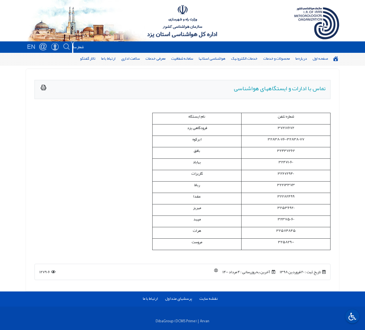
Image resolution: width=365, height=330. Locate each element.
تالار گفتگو (88, 58)
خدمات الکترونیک (244, 58)
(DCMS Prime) (185, 321)
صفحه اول (320, 58)
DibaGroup (165, 321)
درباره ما (301, 58)
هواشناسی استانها (212, 58)
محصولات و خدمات (276, 58)
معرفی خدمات (155, 58)
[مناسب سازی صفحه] (351, 316)
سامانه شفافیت (182, 58)
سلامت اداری (130, 58)
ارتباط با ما (108, 58)
